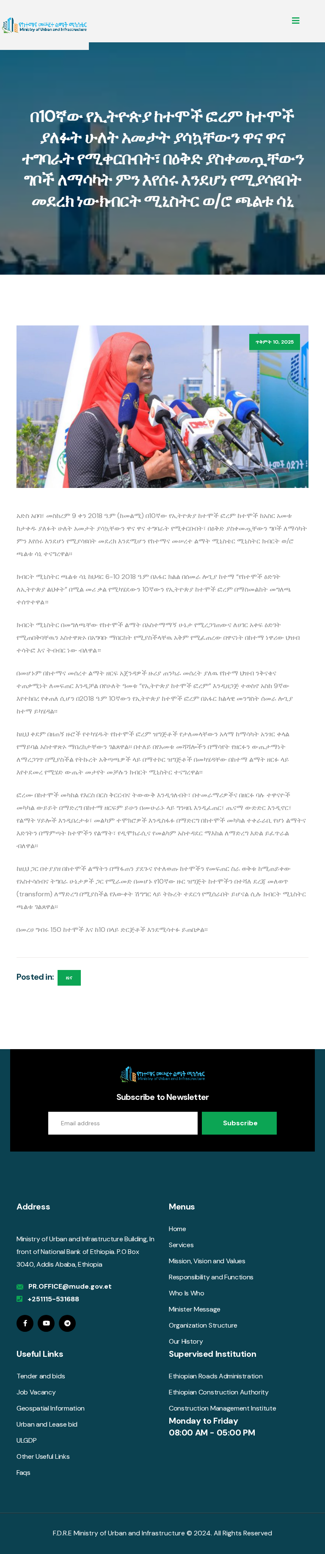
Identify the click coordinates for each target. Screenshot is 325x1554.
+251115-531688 (53, 1299)
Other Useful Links (43, 1456)
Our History (186, 1341)
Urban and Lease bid (47, 1424)
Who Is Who (186, 1293)
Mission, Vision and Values (207, 1260)
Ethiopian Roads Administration (215, 1376)
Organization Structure (203, 1325)
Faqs (23, 1472)
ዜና (69, 977)
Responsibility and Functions (211, 1277)
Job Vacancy (36, 1392)
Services (181, 1244)
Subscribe (240, 1123)
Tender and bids (41, 1376)
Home (177, 1228)
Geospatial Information (51, 1408)
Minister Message (194, 1309)
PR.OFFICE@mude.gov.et (70, 1286)
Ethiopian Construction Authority (219, 1392)
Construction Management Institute (222, 1408)
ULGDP (26, 1440)
